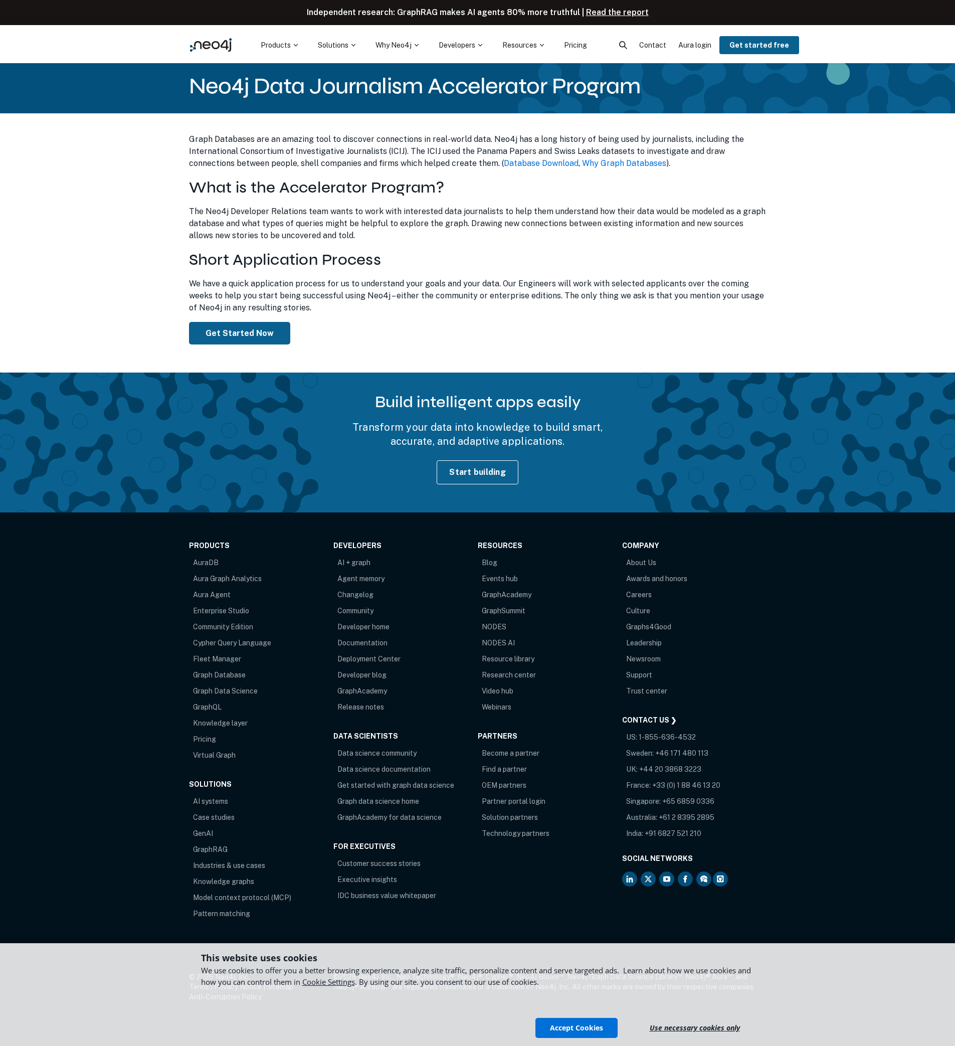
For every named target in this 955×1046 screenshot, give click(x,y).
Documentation (362, 643)
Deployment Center (369, 659)
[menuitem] (279, 45)
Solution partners (510, 817)
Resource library (508, 659)
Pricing (204, 739)
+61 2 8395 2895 (686, 817)
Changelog (355, 595)
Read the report (617, 12)
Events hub (500, 579)
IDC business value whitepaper (386, 896)
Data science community (377, 753)
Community (355, 611)
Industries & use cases (229, 865)
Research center (509, 675)
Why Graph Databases (624, 163)
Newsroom (643, 659)
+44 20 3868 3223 (670, 769)
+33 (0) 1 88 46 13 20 (686, 785)
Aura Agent (212, 595)
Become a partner (510, 753)
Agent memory (361, 579)
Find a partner (504, 769)
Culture (638, 611)
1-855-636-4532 (667, 737)
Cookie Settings (328, 982)
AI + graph (353, 563)
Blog (489, 563)
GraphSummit (503, 611)
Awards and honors (656, 579)
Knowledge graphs (223, 882)
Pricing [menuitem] (575, 45)
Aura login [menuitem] (694, 45)
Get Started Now (240, 333)
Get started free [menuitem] (759, 45)
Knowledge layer (220, 723)
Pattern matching (221, 914)
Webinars (496, 707)
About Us (641, 563)
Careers (639, 595)
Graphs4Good (648, 627)
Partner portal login (513, 801)
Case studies (214, 817)
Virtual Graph (214, 755)
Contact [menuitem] (652, 45)
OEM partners (504, 785)
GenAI (203, 833)
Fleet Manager (217, 659)
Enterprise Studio (221, 611)
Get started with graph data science (395, 785)
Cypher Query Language (232, 643)
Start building (477, 472)
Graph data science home (378, 801)
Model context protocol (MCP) (242, 898)
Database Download (541, 163)
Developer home (363, 627)
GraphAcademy (362, 691)
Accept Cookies (576, 1027)
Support (639, 675)
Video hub (497, 691)
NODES (494, 627)
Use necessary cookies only (695, 1027)
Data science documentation (384, 769)
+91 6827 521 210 (673, 833)
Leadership (644, 643)
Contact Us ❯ (649, 720)
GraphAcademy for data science (389, 817)
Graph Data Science (225, 691)
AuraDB (206, 563)
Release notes (360, 707)
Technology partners (515, 833)
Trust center (646, 691)
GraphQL (207, 707)
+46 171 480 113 (681, 753)
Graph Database (219, 675)
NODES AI (498, 643)
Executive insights (367, 880)
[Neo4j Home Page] (211, 45)
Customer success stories (379, 863)
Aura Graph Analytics (227, 579)
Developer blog (362, 675)
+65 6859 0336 (688, 801)
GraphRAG (210, 849)
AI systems (210, 801)
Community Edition (223, 627)
